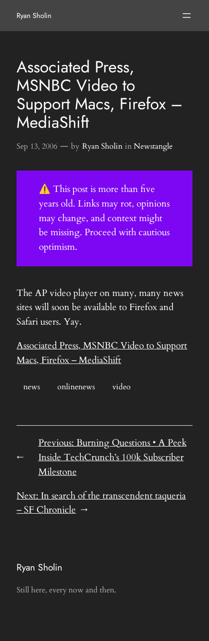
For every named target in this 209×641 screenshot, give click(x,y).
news (31, 386)
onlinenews (76, 386)
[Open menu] (186, 15)
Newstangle (153, 146)
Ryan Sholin (34, 15)
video (121, 386)
